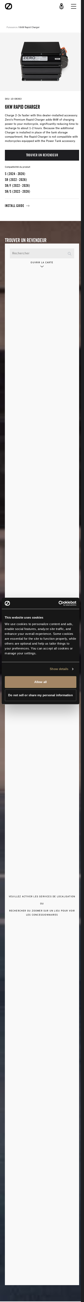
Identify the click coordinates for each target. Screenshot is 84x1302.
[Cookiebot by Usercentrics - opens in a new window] (58, 603)
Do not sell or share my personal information (40, 695)
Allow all (40, 682)
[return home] (8, 6)
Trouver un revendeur (42, 155)
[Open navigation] (74, 6)
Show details (59, 669)
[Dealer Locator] (61, 6)
